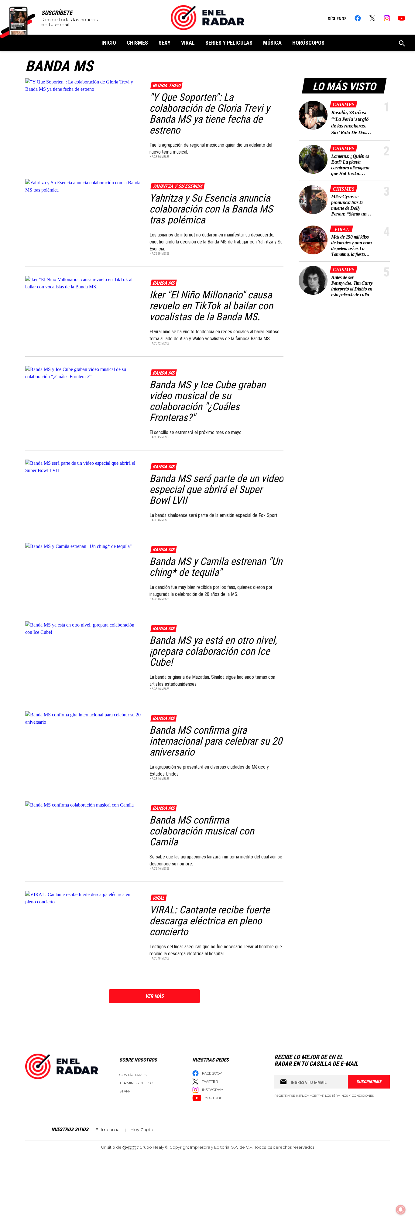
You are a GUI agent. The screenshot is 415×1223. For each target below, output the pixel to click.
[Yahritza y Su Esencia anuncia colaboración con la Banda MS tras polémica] (83, 186)
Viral (188, 42)
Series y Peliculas (228, 42)
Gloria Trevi (166, 85)
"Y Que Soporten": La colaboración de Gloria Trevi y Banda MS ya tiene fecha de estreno (209, 113)
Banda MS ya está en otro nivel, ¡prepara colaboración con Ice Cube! (213, 651)
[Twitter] (372, 18)
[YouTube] (401, 18)
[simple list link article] (313, 115)
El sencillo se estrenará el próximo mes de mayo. (195, 432)
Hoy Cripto (141, 1129)
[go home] (207, 17)
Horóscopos (308, 42)
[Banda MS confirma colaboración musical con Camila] (83, 804)
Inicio (108, 42)
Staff (124, 1091)
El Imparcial (107, 1129)
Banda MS (163, 283)
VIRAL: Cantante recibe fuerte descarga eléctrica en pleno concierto (209, 921)
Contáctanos (132, 1074)
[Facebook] (357, 18)
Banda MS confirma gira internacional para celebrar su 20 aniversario (215, 741)
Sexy (164, 42)
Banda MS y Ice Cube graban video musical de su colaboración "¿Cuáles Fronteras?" (207, 401)
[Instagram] (386, 18)
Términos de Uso (136, 1083)
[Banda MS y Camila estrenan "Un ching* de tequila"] (83, 546)
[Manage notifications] (401, 1210)
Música (272, 42)
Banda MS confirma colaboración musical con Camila (201, 831)
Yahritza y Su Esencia (177, 186)
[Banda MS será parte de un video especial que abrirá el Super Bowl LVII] (83, 466)
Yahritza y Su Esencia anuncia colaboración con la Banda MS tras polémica (211, 209)
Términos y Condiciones (353, 1096)
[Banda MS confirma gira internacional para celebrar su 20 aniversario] (83, 718)
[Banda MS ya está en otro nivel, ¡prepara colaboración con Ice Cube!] (83, 628)
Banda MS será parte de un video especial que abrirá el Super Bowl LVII (216, 489)
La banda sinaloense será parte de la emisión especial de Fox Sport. (213, 515)
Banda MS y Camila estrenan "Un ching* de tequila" (215, 566)
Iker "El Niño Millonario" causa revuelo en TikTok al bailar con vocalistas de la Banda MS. (211, 306)
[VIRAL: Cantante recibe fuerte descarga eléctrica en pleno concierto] (83, 897)
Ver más (154, 996)
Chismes (137, 42)
